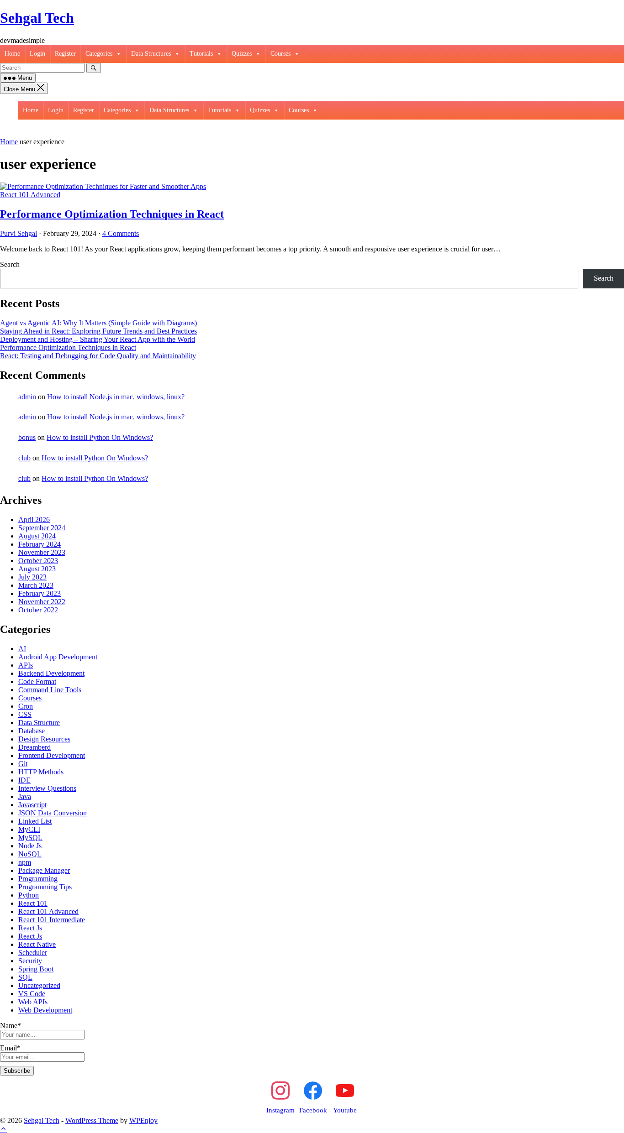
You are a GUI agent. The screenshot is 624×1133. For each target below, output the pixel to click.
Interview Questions (47, 788)
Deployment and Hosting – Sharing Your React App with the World (97, 339)
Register (65, 53)
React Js (30, 928)
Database (31, 731)
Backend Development (51, 673)
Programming (38, 878)
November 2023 (41, 552)
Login (37, 53)
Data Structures (151, 53)
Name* (10, 1025)
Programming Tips (45, 887)
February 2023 (39, 593)
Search (10, 264)
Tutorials (201, 53)
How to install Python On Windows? (100, 437)
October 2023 (38, 560)
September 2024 (41, 528)
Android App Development (57, 657)
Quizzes (242, 53)
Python (28, 895)
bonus (27, 437)
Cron (25, 706)
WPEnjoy (143, 1120)
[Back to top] (3, 1129)
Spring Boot (35, 969)
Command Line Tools (49, 690)
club (24, 458)
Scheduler (32, 952)
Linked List (35, 821)
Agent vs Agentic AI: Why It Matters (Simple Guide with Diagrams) (98, 323)
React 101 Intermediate (51, 920)
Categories (98, 53)
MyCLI (29, 829)
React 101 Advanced (30, 194)
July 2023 (32, 577)
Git (22, 764)
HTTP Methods (40, 772)
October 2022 (38, 610)
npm (24, 862)
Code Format (37, 681)
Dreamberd (34, 747)
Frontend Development (51, 755)
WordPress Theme (91, 1120)
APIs (25, 665)
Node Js (30, 846)
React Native (37, 944)
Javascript (32, 805)
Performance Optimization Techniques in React (112, 214)
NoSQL (30, 854)
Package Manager (44, 870)
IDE (24, 780)
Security (30, 961)
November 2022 (41, 602)
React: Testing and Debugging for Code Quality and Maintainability (98, 356)
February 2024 (39, 544)
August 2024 (37, 536)
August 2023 (37, 569)
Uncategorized (39, 985)
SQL (25, 977)
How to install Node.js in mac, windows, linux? (116, 397)
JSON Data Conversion (52, 813)
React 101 (33, 903)
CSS (25, 714)
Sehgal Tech (37, 18)
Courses (280, 53)
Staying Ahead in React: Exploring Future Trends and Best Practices (98, 331)
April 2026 (34, 519)
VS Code (31, 993)
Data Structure (39, 722)
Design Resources (44, 739)
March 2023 (35, 585)
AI (22, 649)
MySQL (30, 837)
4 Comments (120, 233)
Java (24, 796)
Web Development (45, 1010)
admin (27, 397)
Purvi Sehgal (18, 233)
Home (12, 53)
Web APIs (33, 1002)
